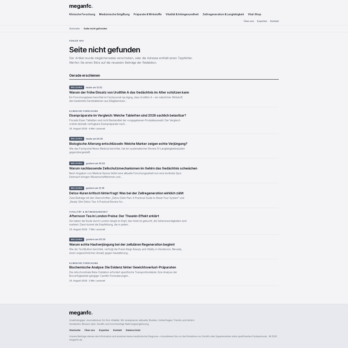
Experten (262, 21)
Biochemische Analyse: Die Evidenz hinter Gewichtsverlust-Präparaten (122, 267)
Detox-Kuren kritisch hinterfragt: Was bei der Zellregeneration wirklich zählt (126, 193)
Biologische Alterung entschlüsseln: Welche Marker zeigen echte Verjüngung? (128, 144)
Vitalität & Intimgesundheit (182, 14)
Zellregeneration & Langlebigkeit (223, 14)
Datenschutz (133, 330)
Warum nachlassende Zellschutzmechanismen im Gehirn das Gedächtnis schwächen (133, 168)
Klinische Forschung (82, 14)
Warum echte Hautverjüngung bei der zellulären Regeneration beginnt (122, 244)
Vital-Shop (254, 14)
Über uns (249, 21)
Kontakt (274, 21)
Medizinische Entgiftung (114, 14)
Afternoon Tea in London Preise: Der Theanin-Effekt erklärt (114, 216)
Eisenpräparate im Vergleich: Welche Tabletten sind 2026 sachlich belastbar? (127, 115)
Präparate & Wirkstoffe (148, 14)
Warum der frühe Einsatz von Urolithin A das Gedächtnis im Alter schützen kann (129, 92)
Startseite (74, 28)
